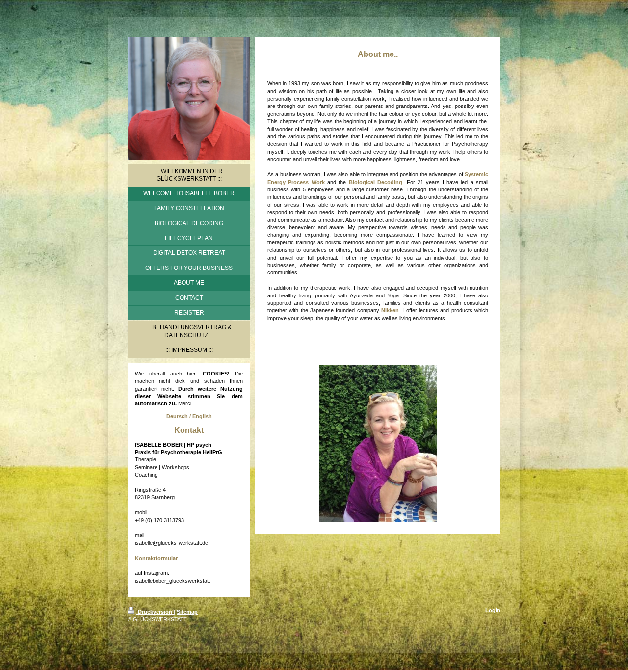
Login (492, 610)
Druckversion (155, 612)
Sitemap (187, 612)
